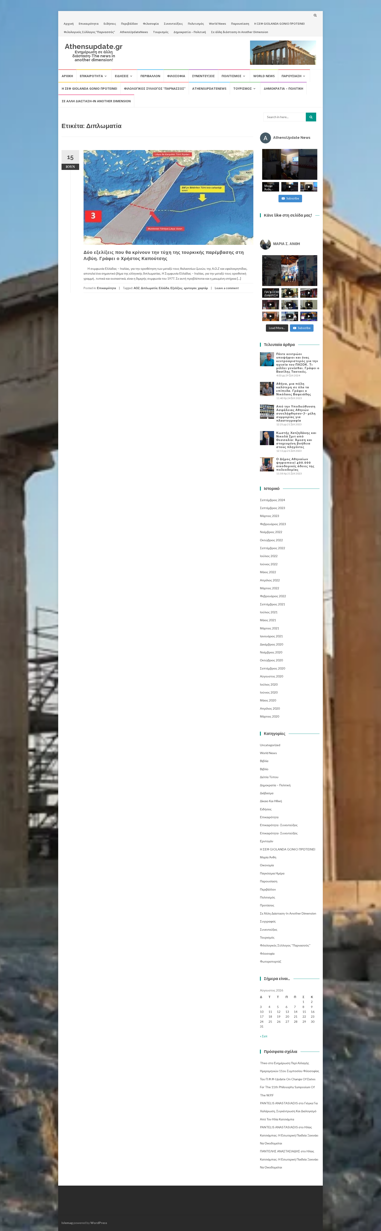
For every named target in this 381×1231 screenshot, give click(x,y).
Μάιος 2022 (268, 572)
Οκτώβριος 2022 (271, 540)
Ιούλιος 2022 (269, 556)
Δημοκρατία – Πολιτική (190, 32)
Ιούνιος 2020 (269, 692)
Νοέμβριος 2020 (271, 652)
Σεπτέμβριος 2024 (272, 500)
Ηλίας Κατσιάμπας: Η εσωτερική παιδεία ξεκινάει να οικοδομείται (289, 1135)
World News (217, 24)
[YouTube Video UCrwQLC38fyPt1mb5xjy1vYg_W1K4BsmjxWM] (289, 270)
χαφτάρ (203, 288)
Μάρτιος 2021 (269, 628)
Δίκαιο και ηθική (271, 801)
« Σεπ (263, 1036)
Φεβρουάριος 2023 (273, 524)
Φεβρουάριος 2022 (273, 596)
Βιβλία (264, 761)
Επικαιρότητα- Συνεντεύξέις (279, 833)
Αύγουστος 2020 (271, 676)
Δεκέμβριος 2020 (271, 644)
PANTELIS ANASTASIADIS (279, 1103)
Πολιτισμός (196, 24)
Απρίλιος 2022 (270, 580)
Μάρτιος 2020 (269, 716)
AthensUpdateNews (134, 32)
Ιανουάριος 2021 (271, 636)
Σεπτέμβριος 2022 (272, 548)
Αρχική (69, 24)
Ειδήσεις (110, 24)
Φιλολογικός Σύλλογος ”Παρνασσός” (89, 32)
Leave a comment (227, 288)
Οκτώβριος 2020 (271, 660)
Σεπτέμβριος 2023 (272, 508)
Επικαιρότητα (89, 24)
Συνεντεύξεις (173, 24)
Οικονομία (267, 865)
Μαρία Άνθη (268, 857)
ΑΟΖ (137, 288)
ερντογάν (266, 841)
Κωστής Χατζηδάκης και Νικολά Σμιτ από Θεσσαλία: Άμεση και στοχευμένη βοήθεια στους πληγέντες (296, 440)
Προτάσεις (267, 905)
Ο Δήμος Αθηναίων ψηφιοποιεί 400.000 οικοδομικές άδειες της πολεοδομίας (295, 464)
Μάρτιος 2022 (269, 588)
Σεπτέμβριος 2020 (272, 668)
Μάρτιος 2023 (269, 516)
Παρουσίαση (240, 24)
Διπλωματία (149, 288)
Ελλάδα (164, 288)
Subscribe (292, 198)
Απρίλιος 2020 (270, 708)
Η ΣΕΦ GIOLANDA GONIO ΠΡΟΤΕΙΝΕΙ (279, 24)
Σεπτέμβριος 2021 (272, 604)
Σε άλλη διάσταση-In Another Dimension (239, 32)
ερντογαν (190, 288)
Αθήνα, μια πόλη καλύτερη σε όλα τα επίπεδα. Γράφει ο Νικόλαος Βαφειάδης (293, 389)
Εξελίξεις (176, 288)
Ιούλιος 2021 (269, 612)
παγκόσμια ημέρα (272, 873)
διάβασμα (266, 793)
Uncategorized (270, 745)
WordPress (98, 1223)
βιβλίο (264, 769)
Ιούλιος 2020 (269, 684)
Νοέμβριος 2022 (271, 532)
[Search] (311, 117)
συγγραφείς (268, 921)
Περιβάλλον (129, 24)
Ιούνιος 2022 (269, 564)
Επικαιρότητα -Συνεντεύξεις (279, 825)
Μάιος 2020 (268, 700)
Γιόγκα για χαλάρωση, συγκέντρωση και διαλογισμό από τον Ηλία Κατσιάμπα (289, 1111)
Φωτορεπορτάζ (270, 961)
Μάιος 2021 (268, 620)
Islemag (67, 1223)
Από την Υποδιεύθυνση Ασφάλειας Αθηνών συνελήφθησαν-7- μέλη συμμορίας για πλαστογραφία (296, 413)
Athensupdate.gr (94, 46)
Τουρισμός (160, 32)
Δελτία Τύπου (269, 777)
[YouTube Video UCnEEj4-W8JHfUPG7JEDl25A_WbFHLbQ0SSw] (289, 164)
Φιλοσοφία (151, 24)
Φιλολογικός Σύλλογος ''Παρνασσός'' (285, 945)
